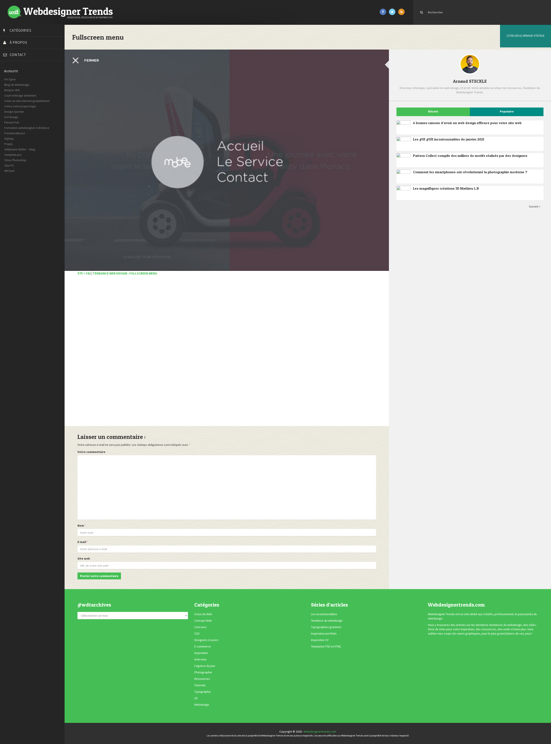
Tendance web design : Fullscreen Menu (125, 273)
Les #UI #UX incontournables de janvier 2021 (448, 139)
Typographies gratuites (326, 627)
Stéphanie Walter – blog (19, 149)
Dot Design (11, 117)
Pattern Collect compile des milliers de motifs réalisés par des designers (470, 155)
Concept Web (203, 620)
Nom (80, 525)
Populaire (507, 111)
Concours (200, 627)
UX (196, 698)
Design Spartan (14, 112)
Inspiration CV (319, 640)
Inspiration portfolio (324, 633)
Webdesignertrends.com (320, 731)
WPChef (9, 171)
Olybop (9, 138)
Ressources (202, 679)
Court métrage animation (20, 95)
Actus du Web (203, 614)
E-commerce (202, 646)
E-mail (81, 542)
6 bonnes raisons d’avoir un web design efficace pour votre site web (467, 123)
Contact (18, 54)
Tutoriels (200, 685)
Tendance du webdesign (326, 620)
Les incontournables (324, 614)
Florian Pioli (11, 122)
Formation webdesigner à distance (26, 128)
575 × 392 (84, 273)
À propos (18, 42)
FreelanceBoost (14, 133)
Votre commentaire (91, 452)
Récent (433, 111)
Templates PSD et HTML (326, 646)
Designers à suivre (206, 640)
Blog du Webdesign (16, 85)
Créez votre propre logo (20, 106)
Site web (83, 558)
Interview (200, 659)
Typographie (202, 692)
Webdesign (201, 705)
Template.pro (13, 155)
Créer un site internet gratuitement (27, 101)
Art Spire (10, 79)
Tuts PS (9, 165)
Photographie (203, 672)
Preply (8, 144)
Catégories (20, 30)
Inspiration (201, 653)
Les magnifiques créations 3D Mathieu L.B (446, 188)
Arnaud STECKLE (534, 35)
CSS (197, 633)
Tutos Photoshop (15, 160)
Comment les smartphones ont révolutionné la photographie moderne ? (470, 172)
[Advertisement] (206, 353)
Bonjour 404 (11, 90)
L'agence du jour (204, 666)
